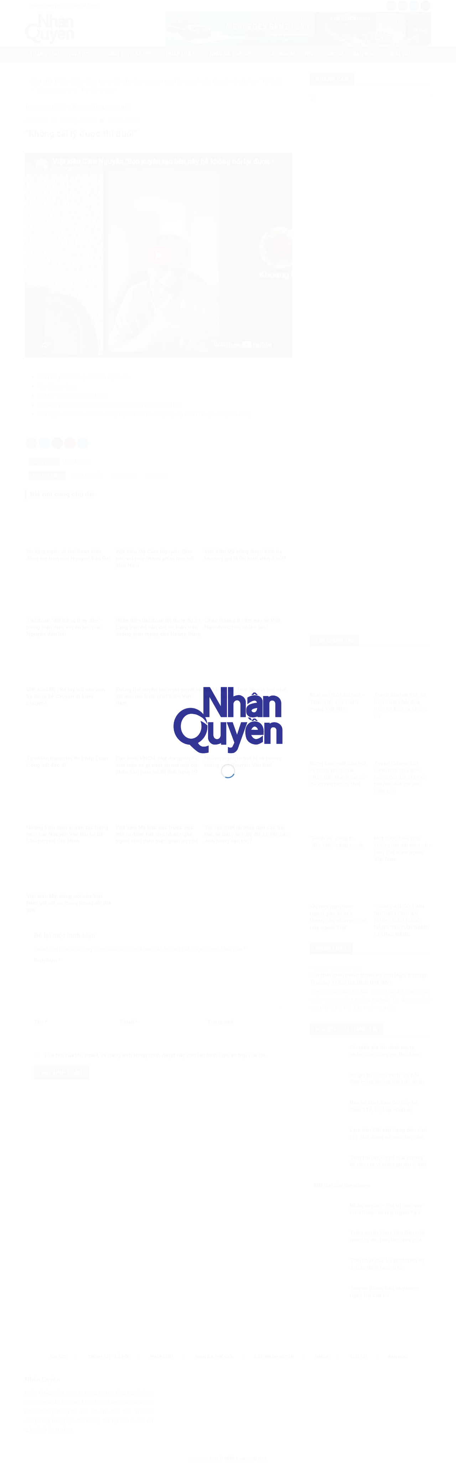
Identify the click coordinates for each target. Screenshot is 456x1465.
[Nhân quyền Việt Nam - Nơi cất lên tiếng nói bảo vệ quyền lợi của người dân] (228, 719)
